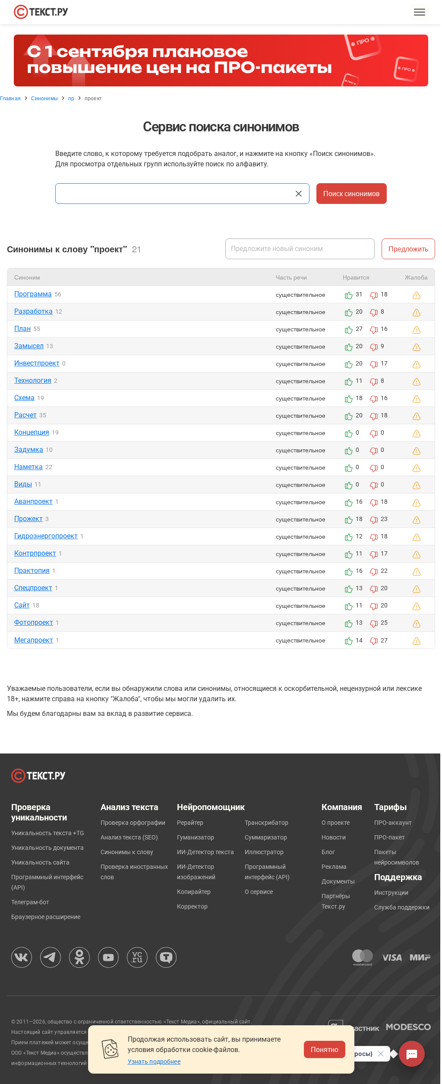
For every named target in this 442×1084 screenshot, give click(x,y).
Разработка (33, 311)
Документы (338, 881)
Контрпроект (35, 553)
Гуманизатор (195, 837)
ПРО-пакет (389, 837)
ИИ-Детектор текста (205, 852)
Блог (328, 852)
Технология (32, 380)
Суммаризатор (266, 837)
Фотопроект (33, 622)
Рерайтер (190, 822)
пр (71, 98)
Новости (334, 837)
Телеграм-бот (30, 902)
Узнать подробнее (154, 1062)
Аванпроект (33, 501)
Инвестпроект (37, 363)
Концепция (31, 432)
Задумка (28, 449)
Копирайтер (194, 891)
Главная (10, 98)
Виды (23, 484)
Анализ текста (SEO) (129, 837)
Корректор (192, 906)
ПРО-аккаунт (393, 822)
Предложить (408, 249)
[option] (221, 60)
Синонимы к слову (127, 852)
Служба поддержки (401, 907)
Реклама (334, 866)
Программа (33, 294)
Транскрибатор (266, 822)
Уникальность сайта (40, 862)
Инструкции (391, 892)
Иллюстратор (264, 852)
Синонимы (44, 98)
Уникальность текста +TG (47, 833)
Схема (24, 398)
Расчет (25, 415)
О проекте (336, 822)
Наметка (28, 467)
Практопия (32, 570)
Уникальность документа (47, 847)
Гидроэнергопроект (46, 536)
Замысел (29, 346)
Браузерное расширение (45, 916)
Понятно (324, 1049)
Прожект (28, 519)
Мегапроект (33, 640)
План (22, 328)
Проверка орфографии (133, 822)
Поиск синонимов (351, 193)
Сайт (22, 605)
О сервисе (259, 891)
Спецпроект (33, 588)
